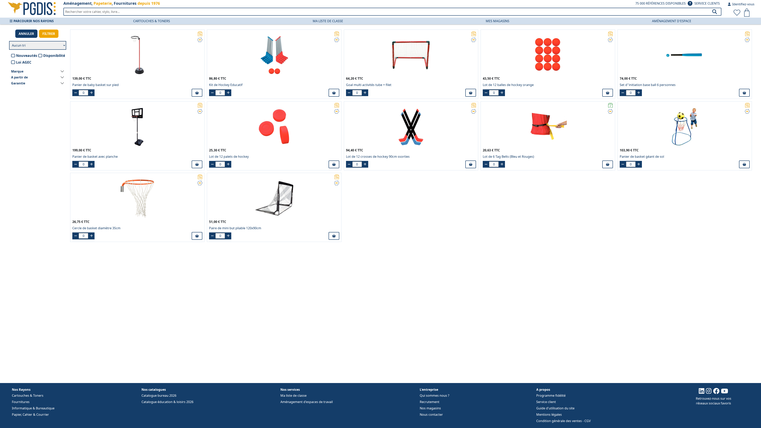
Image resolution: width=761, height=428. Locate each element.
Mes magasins (497, 21)
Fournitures (21, 402)
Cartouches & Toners (151, 21)
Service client (546, 402)
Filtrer (48, 34)
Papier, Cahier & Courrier (30, 414)
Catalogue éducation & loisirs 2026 (167, 402)
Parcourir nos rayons (33, 21)
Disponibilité (54, 55)
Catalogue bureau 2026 (158, 395)
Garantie (18, 83)
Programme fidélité (551, 395)
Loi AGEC (23, 62)
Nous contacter (431, 414)
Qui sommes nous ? (434, 395)
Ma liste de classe (328, 21)
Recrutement (429, 402)
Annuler (26, 34)
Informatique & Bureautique (33, 408)
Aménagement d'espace (671, 21)
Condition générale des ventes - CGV (563, 421)
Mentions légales (549, 414)
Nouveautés (26, 55)
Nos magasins (430, 408)
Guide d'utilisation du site (555, 408)
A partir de (19, 77)
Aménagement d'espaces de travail (306, 402)
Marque (17, 71)
